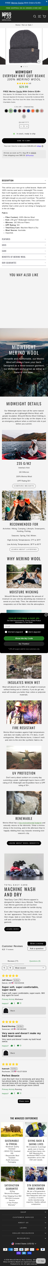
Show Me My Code (24, 638)
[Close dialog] (46, 615)
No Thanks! (24, 643)
